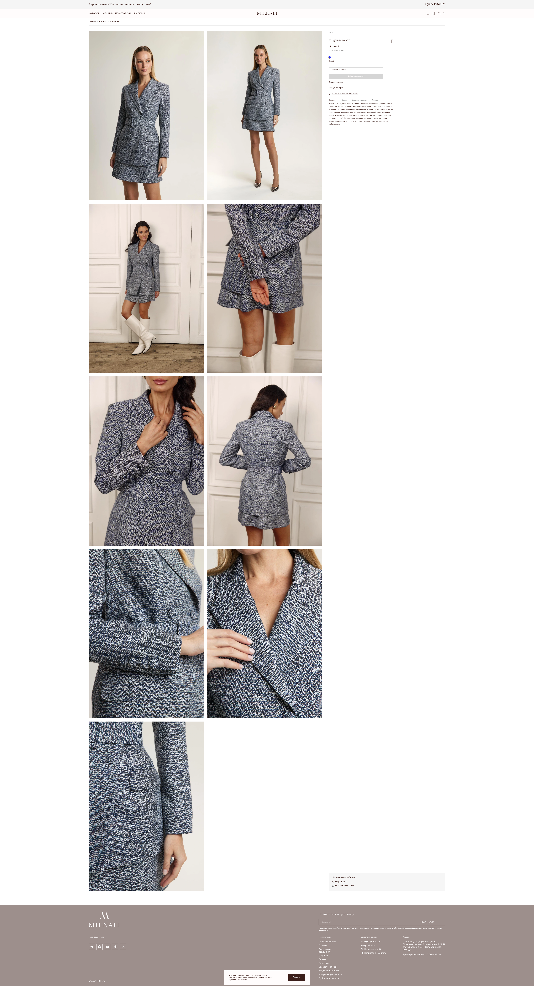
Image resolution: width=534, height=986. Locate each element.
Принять (296, 977)
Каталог (94, 13)
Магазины (140, 13)
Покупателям (123, 13)
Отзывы (323, 945)
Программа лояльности (325, 950)
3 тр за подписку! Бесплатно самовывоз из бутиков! (120, 4)
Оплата (322, 959)
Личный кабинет (327, 941)
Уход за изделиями (329, 970)
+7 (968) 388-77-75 (371, 941)
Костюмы (114, 22)
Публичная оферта (329, 978)
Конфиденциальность (330, 974)
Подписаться (427, 922)
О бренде (323, 955)
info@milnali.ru (368, 945)
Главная (92, 22)
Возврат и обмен (328, 967)
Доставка (324, 963)
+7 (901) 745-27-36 (340, 882)
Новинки (107, 13)
